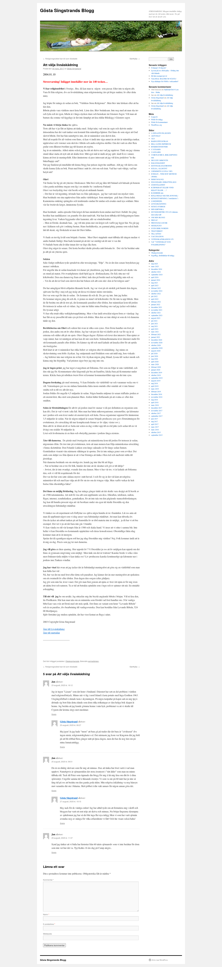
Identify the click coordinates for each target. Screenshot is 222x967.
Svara (53, 714)
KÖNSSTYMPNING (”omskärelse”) (164, 198)
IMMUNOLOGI (157, 179)
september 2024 (156, 274)
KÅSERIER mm (157, 193)
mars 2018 (155, 405)
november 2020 (156, 342)
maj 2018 (154, 399)
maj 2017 (154, 421)
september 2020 (156, 348)
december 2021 (156, 307)
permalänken (93, 661)
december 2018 (156, 394)
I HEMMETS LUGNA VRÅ (161, 171)
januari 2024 (155, 280)
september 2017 (156, 416)
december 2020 (156, 340)
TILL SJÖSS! (156, 233)
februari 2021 (156, 334)
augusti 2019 (155, 380)
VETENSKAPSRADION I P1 (162, 239)
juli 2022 (154, 296)
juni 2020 (154, 356)
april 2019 (154, 386)
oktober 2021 (156, 312)
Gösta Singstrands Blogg (67, 10)
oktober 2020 (156, 345)
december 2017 (156, 408)
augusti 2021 (155, 318)
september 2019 (156, 378)
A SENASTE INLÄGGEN (161, 133)
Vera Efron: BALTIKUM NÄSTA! (163, 78)
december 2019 (156, 372)
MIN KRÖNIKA (157, 209)
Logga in (154, 116)
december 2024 (156, 269)
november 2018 (156, 397)
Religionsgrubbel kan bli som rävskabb (60, 58)
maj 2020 (154, 359)
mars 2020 (155, 364)
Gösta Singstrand (74, 68)
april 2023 (154, 285)
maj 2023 (154, 282)
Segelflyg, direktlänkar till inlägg (162, 255)
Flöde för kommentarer (159, 122)
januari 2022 (155, 304)
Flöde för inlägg (157, 119)
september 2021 (156, 315)
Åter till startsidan (51, 632)
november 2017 (156, 410)
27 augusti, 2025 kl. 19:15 (70, 801)
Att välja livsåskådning (165, 95)
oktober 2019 (156, 375)
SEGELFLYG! (156, 225)
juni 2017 (154, 418)
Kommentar (48, 879)
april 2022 (154, 299)
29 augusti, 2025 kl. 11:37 (62, 838)
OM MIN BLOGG (158, 217)
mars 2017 (155, 427)
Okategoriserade (72, 661)
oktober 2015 (156, 432)
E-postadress (49, 924)
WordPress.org (156, 125)
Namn (46, 914)
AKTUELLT (155, 136)
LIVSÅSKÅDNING (158, 204)
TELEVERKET (156, 231)
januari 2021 (155, 337)
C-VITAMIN (156, 149)
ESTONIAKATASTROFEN (161, 165)
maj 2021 (154, 326)
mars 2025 (155, 266)
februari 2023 (156, 288)
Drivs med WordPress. (160, 960)
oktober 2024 (156, 272)
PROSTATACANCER (159, 223)
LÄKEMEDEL (156, 201)
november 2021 (156, 310)
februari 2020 (156, 367)
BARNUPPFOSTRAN (159, 141)
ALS (153, 138)
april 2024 (154, 277)
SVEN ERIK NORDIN (159, 228)
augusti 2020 (155, 350)
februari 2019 (156, 391)
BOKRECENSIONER (159, 146)
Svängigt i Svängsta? (158, 68)
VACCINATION (157, 236)
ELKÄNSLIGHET (158, 163)
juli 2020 (154, 353)
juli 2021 (154, 321)
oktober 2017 (156, 413)
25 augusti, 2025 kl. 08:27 (70, 725)
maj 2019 (154, 383)
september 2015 (156, 435)
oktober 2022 (156, 293)
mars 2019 (155, 389)
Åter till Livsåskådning (54, 629)
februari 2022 (156, 301)
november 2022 (156, 291)
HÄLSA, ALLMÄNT (159, 168)
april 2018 (154, 402)
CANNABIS (156, 152)
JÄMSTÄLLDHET (158, 184)
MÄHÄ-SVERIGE (158, 206)
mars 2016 (155, 429)
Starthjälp (135, 58)
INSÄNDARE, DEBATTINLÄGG (163, 182)
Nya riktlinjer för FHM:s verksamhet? (164, 81)
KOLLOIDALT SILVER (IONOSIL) (164, 195)
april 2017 (154, 424)
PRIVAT (154, 220)
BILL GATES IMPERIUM (161, 144)
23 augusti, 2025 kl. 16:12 (62, 685)
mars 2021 (155, 331)
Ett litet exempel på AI (159, 76)
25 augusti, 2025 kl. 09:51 (62, 761)
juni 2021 (154, 323)
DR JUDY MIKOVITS (159, 160)
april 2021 (154, 329)
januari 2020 (155, 369)
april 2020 (154, 361)
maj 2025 (154, 263)
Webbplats (47, 933)
